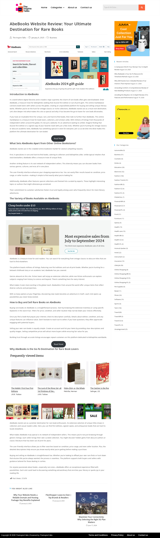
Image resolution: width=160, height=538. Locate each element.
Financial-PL (118, 210)
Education (117, 167)
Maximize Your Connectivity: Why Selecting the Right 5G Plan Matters (91, 519)
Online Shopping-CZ (121, 278)
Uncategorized (119, 329)
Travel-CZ (117, 321)
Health (116, 227)
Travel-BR (117, 316)
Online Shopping (120, 270)
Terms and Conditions (98, 535)
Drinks (116, 163)
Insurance (117, 261)
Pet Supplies (118, 287)
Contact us (86, 7)
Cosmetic (117, 159)
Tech (116, 308)
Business (53, 38)
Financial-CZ (118, 206)
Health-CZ (117, 240)
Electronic (117, 172)
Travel (116, 312)
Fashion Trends (119, 180)
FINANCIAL (118, 197)
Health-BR (117, 236)
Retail (116, 291)
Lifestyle (117, 265)
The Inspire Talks (19, 38)
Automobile (118, 150)
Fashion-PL (118, 193)
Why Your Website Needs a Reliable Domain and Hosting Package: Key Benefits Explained (25, 497)
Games (116, 223)
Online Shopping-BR (121, 274)
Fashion (117, 176)
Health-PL (117, 244)
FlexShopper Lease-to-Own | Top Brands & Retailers (58, 496)
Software (117, 299)
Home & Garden (120, 248)
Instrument (118, 257)
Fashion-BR (118, 184)
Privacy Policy (117, 535)
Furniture (117, 218)
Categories (56, 7)
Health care (118, 231)
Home (44, 7)
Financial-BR (118, 201)
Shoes (116, 295)
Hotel (116, 252)
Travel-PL (117, 325)
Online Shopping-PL (121, 282)
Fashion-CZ (118, 189)
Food (116, 214)
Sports (116, 304)
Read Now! (58, 138)
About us (72, 7)
